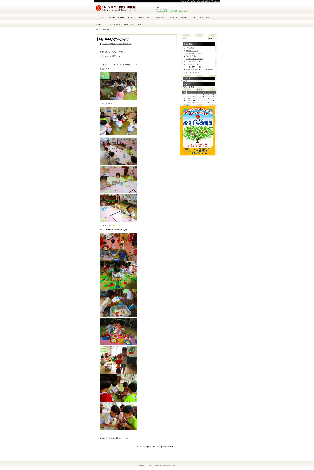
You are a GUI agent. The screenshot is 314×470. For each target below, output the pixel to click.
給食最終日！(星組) (192, 51)
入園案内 (184, 17)
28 (199, 102)
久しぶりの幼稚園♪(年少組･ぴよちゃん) (117, 44)
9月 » (188, 105)
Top (308, 464)
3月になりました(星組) (193, 64)
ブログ (139, 24)
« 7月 (183, 105)
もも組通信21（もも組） (194, 53)
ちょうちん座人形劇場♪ (193, 72)
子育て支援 (173, 17)
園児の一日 (131, 17)
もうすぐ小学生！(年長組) (194, 59)
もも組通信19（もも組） (194, 67)
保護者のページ (101, 24)
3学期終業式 (190, 48)
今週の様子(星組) (191, 56)
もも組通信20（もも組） (194, 61)
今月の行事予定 (115, 24)
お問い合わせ (204, 17)
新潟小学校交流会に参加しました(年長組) (199, 70)
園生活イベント (144, 17)
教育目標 (112, 17)
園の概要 (121, 17)
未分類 (159, 447)
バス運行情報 (128, 24)
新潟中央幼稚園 (124, 8)
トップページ (100, 17)
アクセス (193, 17)
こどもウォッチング (159, 17)
